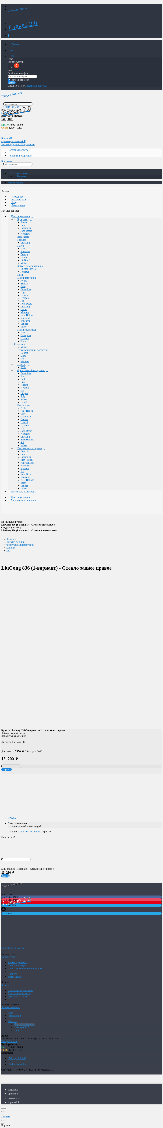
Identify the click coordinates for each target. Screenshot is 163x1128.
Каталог (6, 985)
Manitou (25, 361)
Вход (14, 56)
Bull (23, 379)
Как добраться (9, 1041)
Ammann (25, 251)
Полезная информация (20, 155)
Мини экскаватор (26, 329)
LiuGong (25, 242)
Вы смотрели (18, 199)
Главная (15, 44)
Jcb (22, 300)
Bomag (24, 254)
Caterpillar (26, 228)
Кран (20, 274)
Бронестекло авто (17, 996)
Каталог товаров (15, 183)
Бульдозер (22, 176)
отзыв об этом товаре (29, 831)
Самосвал (19, 344)
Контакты (6, 161)
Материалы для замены (23, 491)
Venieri (24, 323)
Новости (12, 973)
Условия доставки (17, 962)
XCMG (24, 408)
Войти (11, 83)
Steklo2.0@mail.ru (17, 1064)
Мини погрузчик (26, 277)
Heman (24, 295)
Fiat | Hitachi (27, 410)
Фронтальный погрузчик (31, 370)
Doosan (24, 419)
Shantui (24, 222)
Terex (23, 341)
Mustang (25, 312)
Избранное (17, 196)
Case (23, 225)
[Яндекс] (16, 67)
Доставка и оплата (18, 150)
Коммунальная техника (30, 266)
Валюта (12, 1021)
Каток (20, 245)
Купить (5, 876)
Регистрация (18, 205)
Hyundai (25, 298)
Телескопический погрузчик (32, 350)
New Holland (27, 315)
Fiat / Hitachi (27, 462)
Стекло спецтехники (19, 993)
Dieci (23, 355)
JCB (23, 248)
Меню (10, 51)
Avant (24, 280)
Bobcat (24, 283)
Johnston (25, 271)
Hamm (24, 257)
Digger (24, 292)
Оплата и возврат (17, 965)
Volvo (24, 263)
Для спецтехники (19, 173)
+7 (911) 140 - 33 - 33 (12, 107)
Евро (17, 1030)
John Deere (26, 230)
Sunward (25, 318)
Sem (23, 376)
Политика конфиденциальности (25, 968)
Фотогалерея (14, 976)
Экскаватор (23, 405)
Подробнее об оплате (12, 948)
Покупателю (28, 144)
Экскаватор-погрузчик (29, 448)
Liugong (25, 393)
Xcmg (24, 402)
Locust (24, 309)
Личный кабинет (10, 1007)
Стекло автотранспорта (20, 990)
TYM (23, 367)
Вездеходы (23, 236)
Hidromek (26, 465)
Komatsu (25, 233)
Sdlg (23, 396)
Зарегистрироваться (36, 85)
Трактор (21, 364)
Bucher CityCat (28, 268)
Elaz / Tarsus (27, 459)
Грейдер (21, 239)
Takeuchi (25, 321)
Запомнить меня (20, 79)
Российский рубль (24, 1024)
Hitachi (24, 384)
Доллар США (21, 1027)
